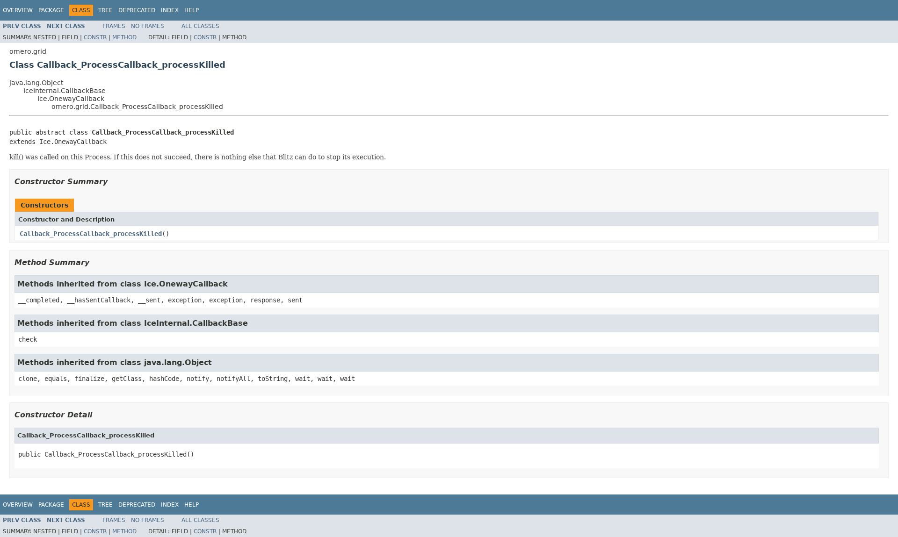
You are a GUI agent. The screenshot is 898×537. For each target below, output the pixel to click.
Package (51, 10)
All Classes (200, 26)
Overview (18, 10)
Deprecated (136, 10)
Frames (113, 26)
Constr (95, 37)
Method (124, 37)
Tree (105, 10)
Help (191, 10)
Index (170, 10)
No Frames (147, 26)
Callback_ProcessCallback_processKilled (91, 233)
